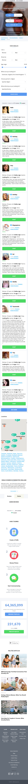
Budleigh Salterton (17, 455)
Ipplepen (14, 463)
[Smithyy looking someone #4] (5, 196)
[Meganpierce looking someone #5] (5, 227)
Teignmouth (15, 456)
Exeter (14, 453)
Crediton (13, 458)
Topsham (3, 453)
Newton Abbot (5, 461)
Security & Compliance (14, 762)
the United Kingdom (14, 37)
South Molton (9, 471)
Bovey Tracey (20, 460)
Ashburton (15, 464)
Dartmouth (4, 469)
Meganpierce (16, 225)
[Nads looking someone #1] (5, 109)
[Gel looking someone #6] (5, 256)
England (21, 37)
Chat (14, 131)
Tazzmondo (15, 306)
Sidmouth (3, 460)
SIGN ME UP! (14, 25)
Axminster (4, 467)
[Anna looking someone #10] (5, 382)
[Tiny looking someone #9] (5, 355)
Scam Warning (14, 764)
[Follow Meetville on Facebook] (9, 774)
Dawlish (3, 455)
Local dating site (4, 37)
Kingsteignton (20, 458)
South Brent (18, 467)
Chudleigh (9, 455)
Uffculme (8, 464)
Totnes (16, 466)
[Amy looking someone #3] (5, 167)
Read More (13, 491)
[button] (21, 438)
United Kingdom (14, 111)
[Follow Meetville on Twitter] (12, 774)
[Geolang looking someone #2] (5, 138)
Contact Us (14, 767)
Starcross (19, 453)
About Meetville (14, 751)
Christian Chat (22, 736)
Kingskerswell (20, 461)
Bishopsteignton (5, 458)
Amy (11, 165)
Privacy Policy (14, 755)
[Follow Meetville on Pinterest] (18, 774)
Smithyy (14, 194)
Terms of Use (14, 760)
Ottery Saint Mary (12, 460)
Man (10, 15)
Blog (14, 753)
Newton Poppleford (6, 456)
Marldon (3, 464)
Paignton (21, 464)
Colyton (3, 466)
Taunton (21, 471)
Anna (13, 380)
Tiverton (3, 463)
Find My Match (14, 631)
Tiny (13, 352)
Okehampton (11, 467)
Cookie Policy (14, 758)
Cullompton (13, 461)
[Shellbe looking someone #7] (5, 284)
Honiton (19, 463)
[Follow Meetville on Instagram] (15, 774)
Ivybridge (15, 471)
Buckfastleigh (9, 466)
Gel (13, 254)
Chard (2, 471)
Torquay (8, 463)
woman (8, 39)
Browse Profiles (14, 614)
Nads (11, 107)
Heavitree (9, 453)
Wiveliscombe (18, 469)
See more (14, 410)
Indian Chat (22, 738)
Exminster (3, 39)
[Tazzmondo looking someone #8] (5, 308)
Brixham (20, 466)
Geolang (14, 136)
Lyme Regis (11, 469)
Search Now (14, 94)
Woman (18, 15)
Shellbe (14, 282)
